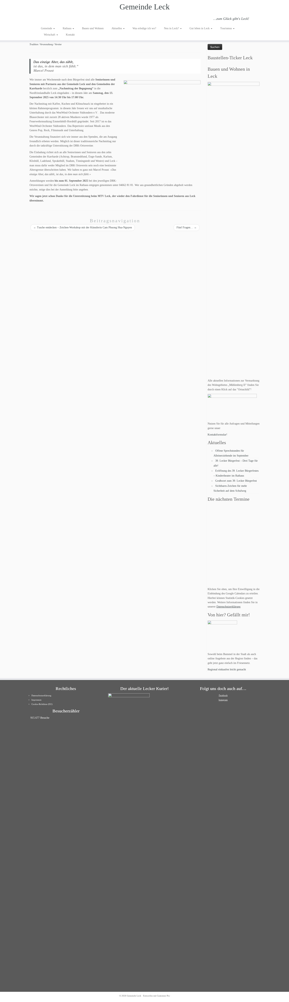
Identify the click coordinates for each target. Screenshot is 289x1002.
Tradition (34, 44)
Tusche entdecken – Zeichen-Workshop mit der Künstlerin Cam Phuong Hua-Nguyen (82, 227)
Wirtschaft (50, 34)
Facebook (223, 695)
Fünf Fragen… (187, 227)
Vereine (58, 44)
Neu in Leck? (172, 28)
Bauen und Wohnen (93, 28)
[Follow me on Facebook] (54, 19)
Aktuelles (117, 28)
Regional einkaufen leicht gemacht (227, 669)
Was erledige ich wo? (144, 28)
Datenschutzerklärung (228, 606)
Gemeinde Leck (145, 6)
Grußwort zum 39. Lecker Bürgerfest (236, 480)
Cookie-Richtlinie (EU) (41, 704)
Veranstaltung (46, 44)
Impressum (36, 700)
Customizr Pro (163, 996)
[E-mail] (49, 19)
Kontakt (70, 34)
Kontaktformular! (217, 434)
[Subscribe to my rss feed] (43, 19)
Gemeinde (47, 28)
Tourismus (226, 28)
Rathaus (67, 28)
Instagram (223, 700)
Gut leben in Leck (200, 28)
